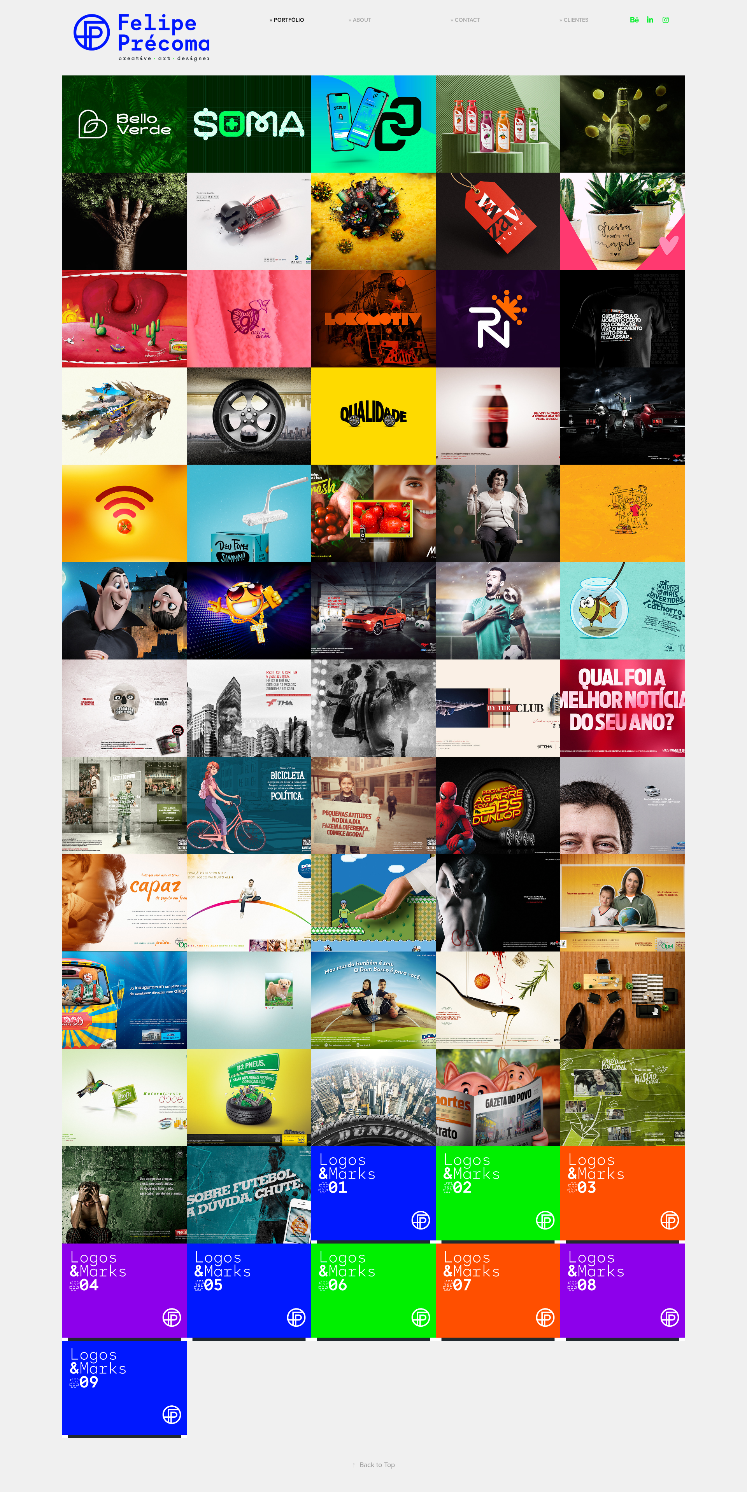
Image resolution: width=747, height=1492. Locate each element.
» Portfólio (287, 20)
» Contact (465, 20)
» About (360, 20)
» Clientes (573, 20)
